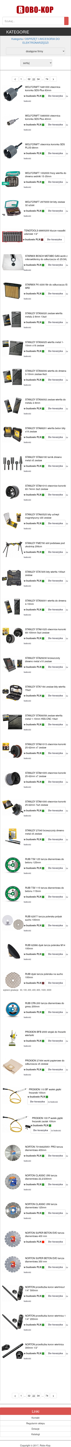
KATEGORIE (17, 32)
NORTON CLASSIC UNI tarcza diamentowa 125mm (41, 1205)
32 (29, 79)
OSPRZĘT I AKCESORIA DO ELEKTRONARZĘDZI (41, 41)
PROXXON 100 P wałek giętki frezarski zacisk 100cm (47, 1119)
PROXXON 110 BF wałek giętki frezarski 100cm (45, 1091)
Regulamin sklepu (35, 1423)
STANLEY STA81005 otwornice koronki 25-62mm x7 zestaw (45, 774)
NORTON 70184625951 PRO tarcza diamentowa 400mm (44, 1148)
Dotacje (35, 1428)
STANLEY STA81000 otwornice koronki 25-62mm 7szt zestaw (45, 803)
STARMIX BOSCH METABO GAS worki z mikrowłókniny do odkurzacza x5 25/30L (46, 257)
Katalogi (35, 1434)
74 (47, 79)
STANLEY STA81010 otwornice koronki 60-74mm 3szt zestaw (45, 487)
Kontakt (35, 1417)
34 (38, 79)
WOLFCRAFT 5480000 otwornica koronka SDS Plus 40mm (42, 117)
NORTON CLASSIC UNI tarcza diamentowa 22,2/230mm (41, 1177)
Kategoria (17, 39)
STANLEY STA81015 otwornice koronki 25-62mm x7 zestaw (45, 745)
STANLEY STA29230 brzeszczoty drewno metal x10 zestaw (42, 659)
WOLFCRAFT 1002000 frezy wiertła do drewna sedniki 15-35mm (45, 174)
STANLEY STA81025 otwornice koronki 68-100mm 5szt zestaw (45, 631)
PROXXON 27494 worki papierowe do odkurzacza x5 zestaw (44, 1062)
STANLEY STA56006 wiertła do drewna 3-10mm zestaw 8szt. (45, 372)
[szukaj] (66, 21)
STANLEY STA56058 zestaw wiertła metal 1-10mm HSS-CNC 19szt (43, 717)
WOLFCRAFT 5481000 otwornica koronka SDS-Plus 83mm (42, 88)
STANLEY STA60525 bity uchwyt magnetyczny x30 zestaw (42, 516)
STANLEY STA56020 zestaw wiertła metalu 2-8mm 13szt (43, 315)
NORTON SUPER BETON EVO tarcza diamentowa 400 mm (44, 1234)
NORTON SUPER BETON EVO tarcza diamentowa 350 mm (44, 1259)
